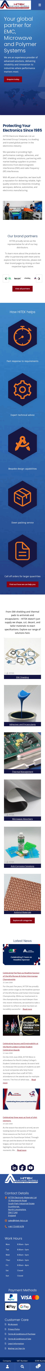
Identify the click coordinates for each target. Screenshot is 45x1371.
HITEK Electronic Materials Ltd (22, 1197)
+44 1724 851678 (16, 1226)
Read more (27, 1009)
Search (22, 1367)
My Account (13, 1324)
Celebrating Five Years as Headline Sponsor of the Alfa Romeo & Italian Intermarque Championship (21, 976)
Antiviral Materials (22, 912)
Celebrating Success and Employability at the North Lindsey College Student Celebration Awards (20, 1046)
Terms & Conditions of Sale (19, 1339)
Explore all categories (22, 920)
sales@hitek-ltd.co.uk (18, 1220)
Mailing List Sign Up (16, 1348)
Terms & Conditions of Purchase (21, 1334)
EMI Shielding (22, 677)
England (12, 1215)
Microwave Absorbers (22, 819)
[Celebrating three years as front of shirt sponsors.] (21, 1101)
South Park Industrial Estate (21, 1203)
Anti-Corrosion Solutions (22, 866)
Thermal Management (22, 771)
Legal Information (16, 1343)
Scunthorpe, (14, 1206)
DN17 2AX (13, 1212)
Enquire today (13, 79)
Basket (35, 1364)
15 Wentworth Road (17, 1200)
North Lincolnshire (17, 1209)
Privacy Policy (14, 1329)
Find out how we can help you (23, 584)
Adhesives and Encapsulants (22, 724)
